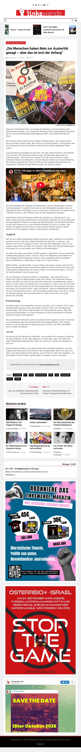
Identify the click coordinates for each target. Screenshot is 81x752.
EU (25, 375)
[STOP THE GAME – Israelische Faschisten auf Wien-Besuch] (21, 30)
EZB (31, 375)
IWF (50, 375)
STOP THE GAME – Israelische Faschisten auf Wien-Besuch (38, 29)
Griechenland (41, 375)
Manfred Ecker (36, 426)
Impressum (40, 744)
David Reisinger (13, 428)
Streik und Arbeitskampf (16, 43)
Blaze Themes (65, 739)
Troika (17, 379)
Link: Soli (9, 332)
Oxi (57, 375)
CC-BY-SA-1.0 (71, 125)
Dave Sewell (12, 58)
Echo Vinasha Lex (13, 452)
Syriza (9, 379)
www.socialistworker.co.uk (49, 364)
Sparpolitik (65, 375)
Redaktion (58, 428)
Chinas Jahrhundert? (38, 422)
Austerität (17, 375)
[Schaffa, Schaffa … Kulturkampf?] (60, 29)
